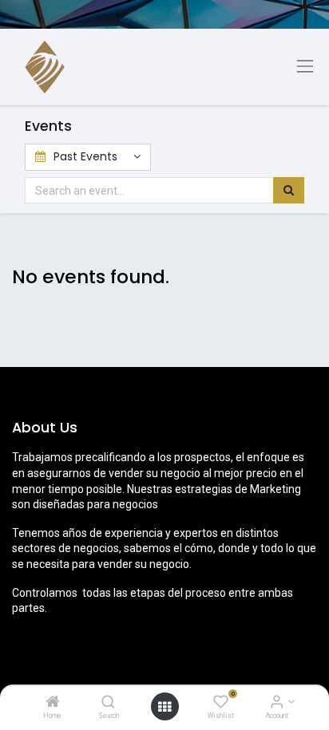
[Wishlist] (220, 702)
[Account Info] (276, 702)
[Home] (53, 702)
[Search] (108, 702)
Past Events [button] (85, 156)
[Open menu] (164, 706)
